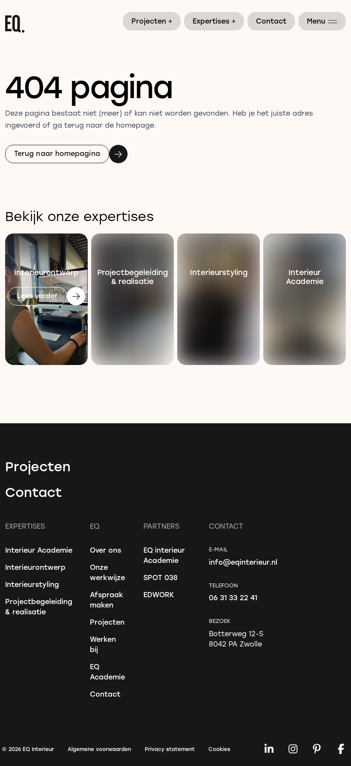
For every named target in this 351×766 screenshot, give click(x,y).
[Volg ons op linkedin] (268, 748)
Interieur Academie (38, 549)
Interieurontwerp (35, 567)
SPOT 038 (160, 577)
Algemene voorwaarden (99, 748)
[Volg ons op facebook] (340, 748)
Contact (271, 20)
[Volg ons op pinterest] (316, 748)
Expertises (214, 20)
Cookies (219, 748)
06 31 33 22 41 (233, 597)
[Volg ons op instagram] (292, 748)
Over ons (105, 549)
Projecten (152, 20)
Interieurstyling (32, 584)
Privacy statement (170, 748)
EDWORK (158, 594)
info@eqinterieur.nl (243, 561)
